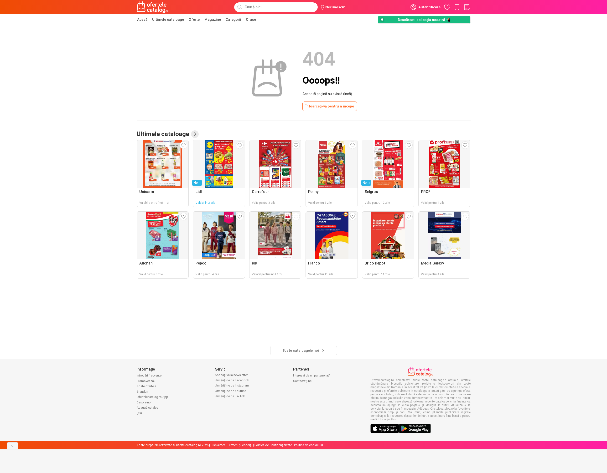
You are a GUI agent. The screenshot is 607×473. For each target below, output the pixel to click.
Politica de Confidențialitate (273, 445)
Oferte (194, 19)
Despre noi (144, 402)
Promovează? (146, 381)
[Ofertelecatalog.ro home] (153, 7)
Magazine (212, 19)
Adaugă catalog (148, 407)
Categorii (233, 19)
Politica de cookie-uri (308, 445)
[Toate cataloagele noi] (195, 134)
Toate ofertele (146, 386)
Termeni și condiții (239, 445)
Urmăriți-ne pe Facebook (232, 380)
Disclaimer (218, 445)
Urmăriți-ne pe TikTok (230, 396)
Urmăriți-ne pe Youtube (230, 391)
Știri (139, 413)
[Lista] (467, 7)
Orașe (251, 19)
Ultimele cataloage (168, 19)
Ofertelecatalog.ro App (152, 397)
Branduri (142, 391)
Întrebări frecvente (149, 375)
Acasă (142, 19)
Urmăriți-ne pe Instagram (232, 385)
